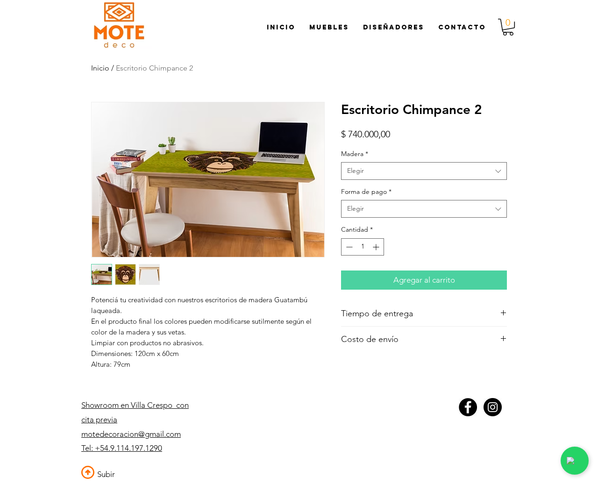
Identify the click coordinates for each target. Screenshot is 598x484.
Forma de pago (366, 191)
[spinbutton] (362, 247)
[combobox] (424, 171)
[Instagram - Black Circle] (493, 407)
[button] (508, 27)
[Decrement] (348, 247)
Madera (354, 153)
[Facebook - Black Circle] (468, 407)
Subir (106, 474)
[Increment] (377, 247)
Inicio (100, 68)
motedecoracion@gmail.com (131, 434)
